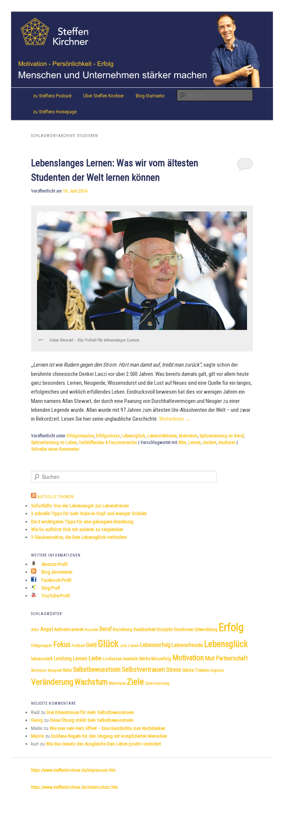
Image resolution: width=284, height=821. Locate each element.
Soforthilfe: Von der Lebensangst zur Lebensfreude (80, 505)
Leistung (63, 658)
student (209, 442)
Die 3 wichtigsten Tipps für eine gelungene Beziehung (82, 521)
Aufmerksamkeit (69, 629)
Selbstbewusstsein (97, 669)
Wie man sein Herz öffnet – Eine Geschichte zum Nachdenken (107, 728)
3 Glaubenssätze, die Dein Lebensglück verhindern (79, 537)
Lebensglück (133, 435)
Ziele (135, 682)
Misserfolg (161, 658)
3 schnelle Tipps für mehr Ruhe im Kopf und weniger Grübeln (89, 513)
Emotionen (184, 629)
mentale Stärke (136, 658)
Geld (91, 644)
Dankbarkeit (144, 629)
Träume (202, 670)
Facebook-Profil (55, 580)
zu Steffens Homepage (55, 111)
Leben (133, 645)
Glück (108, 643)
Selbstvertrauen (143, 669)
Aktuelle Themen (55, 497)
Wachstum (91, 682)
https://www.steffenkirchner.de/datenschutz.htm (74, 787)
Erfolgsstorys (108, 435)
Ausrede (91, 629)
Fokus (62, 644)
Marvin (37, 736)
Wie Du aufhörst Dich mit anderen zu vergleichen (77, 529)
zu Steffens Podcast (52, 96)
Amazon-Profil (54, 564)
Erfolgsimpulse (80, 435)
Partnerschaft (232, 658)
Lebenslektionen (162, 435)
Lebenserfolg (155, 644)
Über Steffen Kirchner (103, 96)
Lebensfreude (187, 645)
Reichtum (39, 670)
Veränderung (52, 682)
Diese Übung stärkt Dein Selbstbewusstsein (91, 720)
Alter (182, 442)
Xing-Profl (50, 588)
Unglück (217, 670)
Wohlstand (117, 683)
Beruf (105, 629)
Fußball (78, 645)
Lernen (194, 442)
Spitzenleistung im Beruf (221, 435)
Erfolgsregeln (41, 645)
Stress (173, 669)
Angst (46, 629)
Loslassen (112, 658)
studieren (227, 442)
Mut (209, 658)
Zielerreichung (157, 683)
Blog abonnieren (56, 572)
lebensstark (42, 658)
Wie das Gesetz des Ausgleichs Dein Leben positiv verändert (103, 744)
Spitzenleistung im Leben (54, 442)
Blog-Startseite (150, 96)
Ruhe (67, 670)
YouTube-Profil (55, 595)
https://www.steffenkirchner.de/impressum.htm (73, 770)
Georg (37, 720)
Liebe (95, 658)
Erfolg (231, 627)
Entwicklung (206, 629)
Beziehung (122, 629)
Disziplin (165, 629)
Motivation (188, 435)
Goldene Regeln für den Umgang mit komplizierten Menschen (109, 736)
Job (123, 645)
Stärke (188, 670)
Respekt (55, 670)
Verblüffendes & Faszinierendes (108, 442)
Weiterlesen (175, 418)
